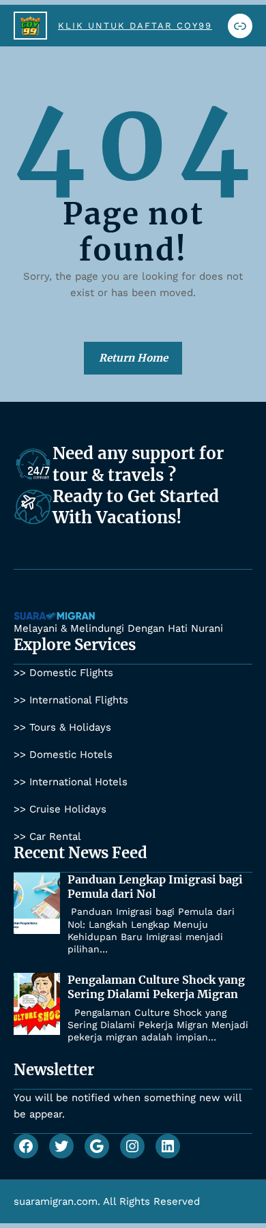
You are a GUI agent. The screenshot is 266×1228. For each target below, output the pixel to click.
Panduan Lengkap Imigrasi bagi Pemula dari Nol (155, 887)
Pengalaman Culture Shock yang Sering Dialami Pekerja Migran (156, 987)
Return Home (133, 357)
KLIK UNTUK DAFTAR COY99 (135, 25)
